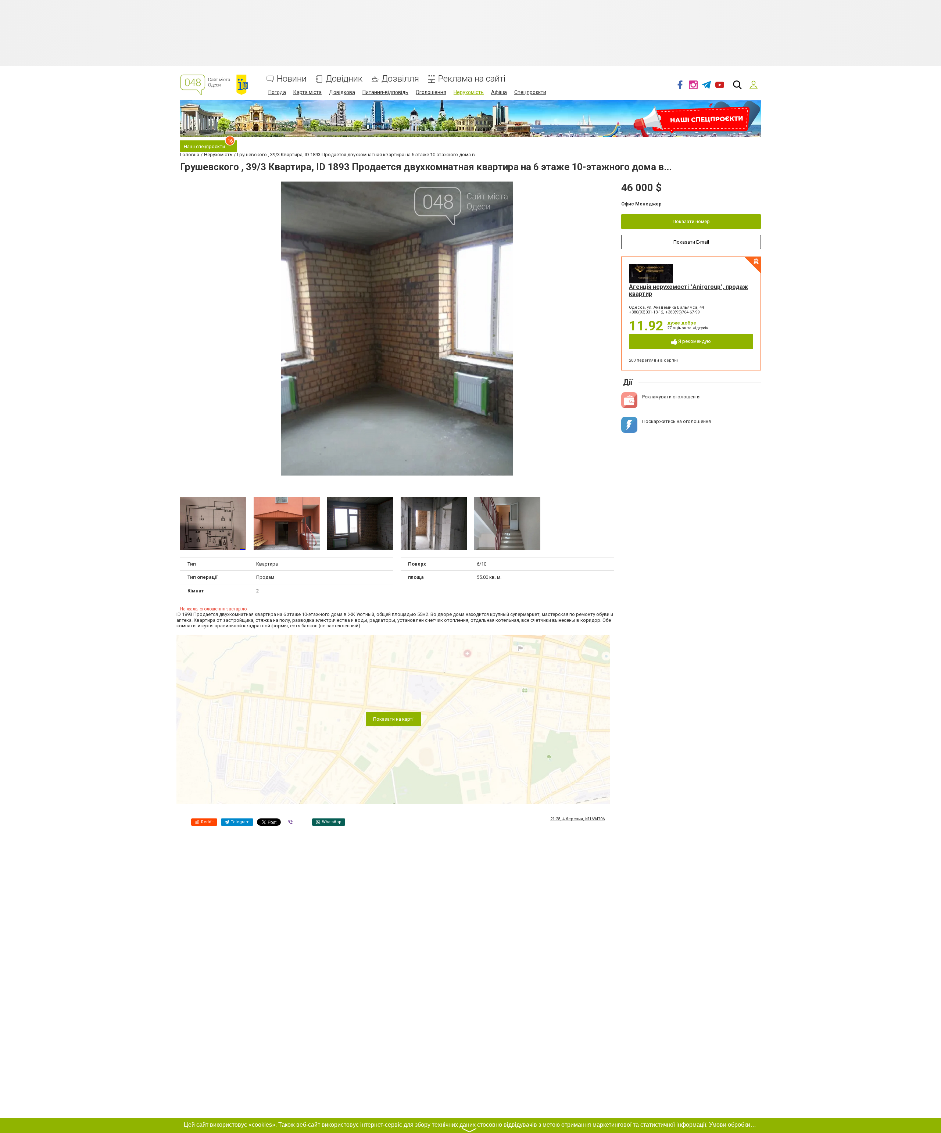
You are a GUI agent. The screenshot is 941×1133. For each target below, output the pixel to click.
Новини (292, 79)
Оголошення (431, 92)
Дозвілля (400, 79)
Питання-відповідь (385, 92)
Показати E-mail (691, 242)
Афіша (499, 92)
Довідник (344, 79)
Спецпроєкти (530, 92)
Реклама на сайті (471, 79)
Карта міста (307, 92)
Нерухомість (469, 92)
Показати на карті (393, 719)
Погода (277, 92)
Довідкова (342, 92)
